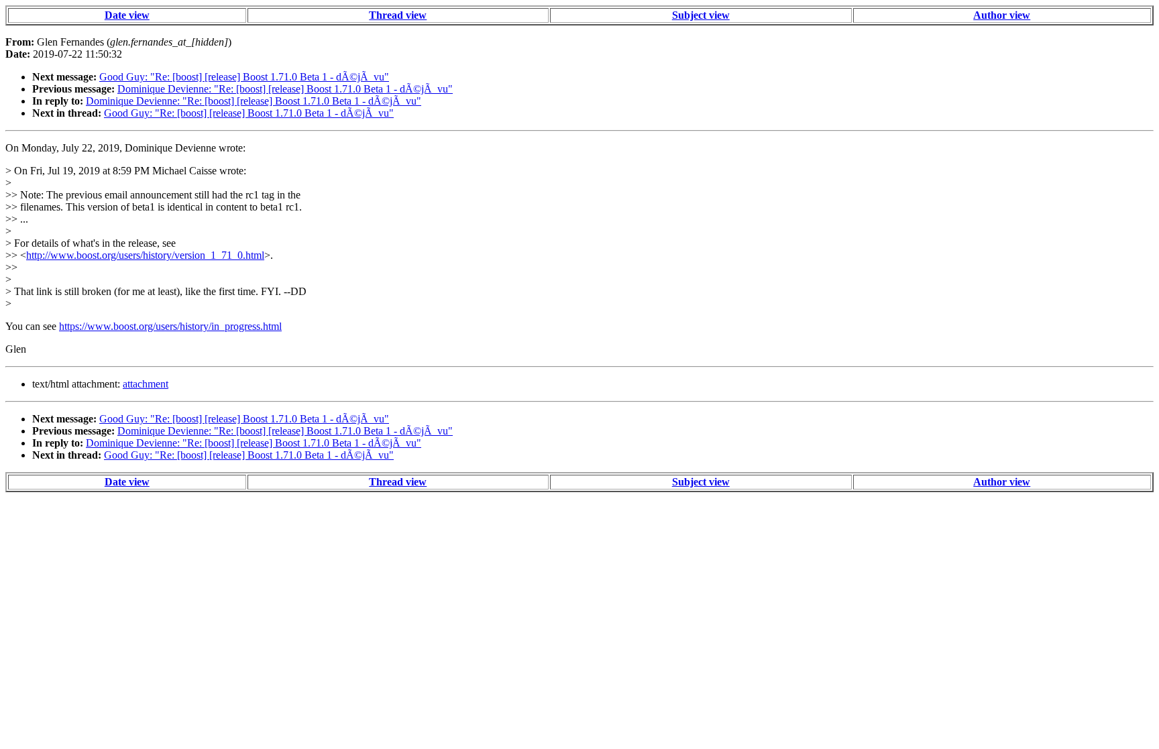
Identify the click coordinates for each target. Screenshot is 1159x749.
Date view (127, 15)
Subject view (701, 15)
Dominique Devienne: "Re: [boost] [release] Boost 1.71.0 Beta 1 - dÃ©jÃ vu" (285, 89)
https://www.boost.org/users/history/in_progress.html (170, 326)
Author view (1001, 15)
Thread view (398, 15)
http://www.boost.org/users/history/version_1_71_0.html (145, 255)
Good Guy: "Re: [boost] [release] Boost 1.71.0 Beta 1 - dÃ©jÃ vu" (244, 76)
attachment (145, 384)
